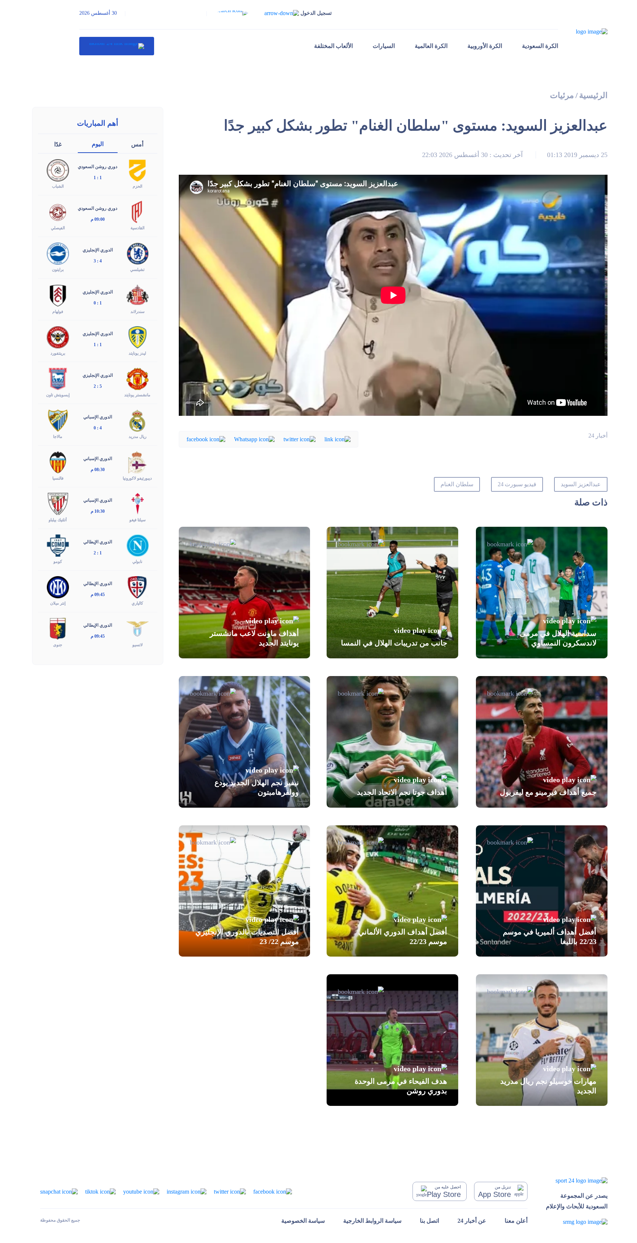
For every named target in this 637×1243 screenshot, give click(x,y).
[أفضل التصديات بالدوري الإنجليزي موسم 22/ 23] (244, 891)
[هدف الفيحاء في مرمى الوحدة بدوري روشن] (392, 1040)
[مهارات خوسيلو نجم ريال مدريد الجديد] (542, 1040)
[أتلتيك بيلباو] (58, 503)
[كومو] (58, 545)
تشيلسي (137, 269)
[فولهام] (58, 295)
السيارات (384, 46)
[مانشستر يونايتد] (137, 378)
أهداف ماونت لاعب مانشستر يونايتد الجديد (254, 638)
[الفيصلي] (58, 211)
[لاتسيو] (137, 628)
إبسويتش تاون (58, 395)
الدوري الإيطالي (97, 541)
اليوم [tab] (98, 144)
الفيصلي (58, 228)
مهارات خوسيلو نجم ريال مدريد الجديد (548, 1085)
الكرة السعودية (540, 46)
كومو (57, 561)
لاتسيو (137, 645)
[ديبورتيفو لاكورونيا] (137, 462)
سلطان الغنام (457, 484)
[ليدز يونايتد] (137, 336)
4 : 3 (98, 261)
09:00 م (98, 219)
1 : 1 (98, 177)
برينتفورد (58, 353)
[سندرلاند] (137, 295)
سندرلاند (137, 311)
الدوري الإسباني (97, 416)
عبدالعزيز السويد (581, 484)
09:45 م (98, 594)
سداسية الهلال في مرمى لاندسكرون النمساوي (558, 638)
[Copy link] (337, 439)
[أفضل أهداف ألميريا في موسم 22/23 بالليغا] (542, 891)
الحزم (137, 186)
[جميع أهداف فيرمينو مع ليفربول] (542, 742)
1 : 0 (98, 303)
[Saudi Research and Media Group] (577, 1221)
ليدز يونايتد (137, 353)
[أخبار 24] (116, 46)
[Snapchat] (59, 1191)
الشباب (58, 186)
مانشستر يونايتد (137, 395)
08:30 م (98, 469)
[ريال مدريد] (137, 420)
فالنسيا (57, 478)
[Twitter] (299, 439)
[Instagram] (186, 1191)
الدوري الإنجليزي (98, 250)
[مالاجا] (58, 420)
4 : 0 (98, 428)
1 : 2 (98, 553)
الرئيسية (593, 95)
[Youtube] (141, 1191)
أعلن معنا (516, 1221)
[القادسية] (137, 211)
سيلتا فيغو (137, 520)
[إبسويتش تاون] (58, 378)
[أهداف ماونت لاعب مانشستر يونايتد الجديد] (244, 592)
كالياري (137, 603)
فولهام (57, 311)
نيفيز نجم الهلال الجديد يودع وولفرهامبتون (257, 787)
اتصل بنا (429, 1221)
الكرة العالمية (431, 46)
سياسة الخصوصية (303, 1221)
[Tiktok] (100, 1191)
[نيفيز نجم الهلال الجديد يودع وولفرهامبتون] (244, 742)
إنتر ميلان (58, 603)
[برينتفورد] (58, 336)
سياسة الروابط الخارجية (372, 1221)
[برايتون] (58, 253)
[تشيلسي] (137, 253)
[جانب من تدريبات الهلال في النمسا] (392, 592)
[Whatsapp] (254, 439)
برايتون (58, 269)
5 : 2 (98, 386)
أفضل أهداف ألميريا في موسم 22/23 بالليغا (549, 936)
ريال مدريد (137, 436)
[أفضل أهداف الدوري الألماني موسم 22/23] (392, 891)
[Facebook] (206, 439)
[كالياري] (137, 587)
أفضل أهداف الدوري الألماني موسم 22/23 (402, 936)
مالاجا (57, 436)
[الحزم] (137, 170)
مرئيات (562, 95)
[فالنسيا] (58, 462)
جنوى (57, 645)
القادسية (137, 228)
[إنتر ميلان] (58, 587)
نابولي (137, 561)
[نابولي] (137, 545)
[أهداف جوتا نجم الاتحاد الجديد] (392, 742)
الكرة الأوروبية (484, 46)
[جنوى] (58, 628)
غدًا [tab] (58, 144)
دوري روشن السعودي (97, 166)
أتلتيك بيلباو (58, 520)
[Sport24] (577, 1180)
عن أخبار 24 (471, 1221)
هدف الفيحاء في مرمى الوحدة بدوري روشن (401, 1085)
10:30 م (98, 511)
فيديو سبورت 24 (517, 484)
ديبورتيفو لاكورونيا (137, 478)
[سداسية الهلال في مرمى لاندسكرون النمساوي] (542, 592)
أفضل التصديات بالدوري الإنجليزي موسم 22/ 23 (247, 936)
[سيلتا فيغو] (137, 503)
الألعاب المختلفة (333, 46)
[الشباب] (58, 170)
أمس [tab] (137, 144)
